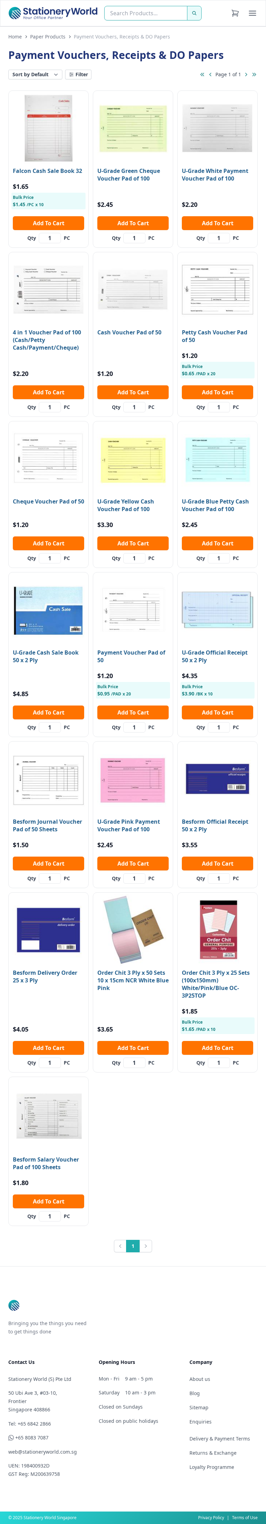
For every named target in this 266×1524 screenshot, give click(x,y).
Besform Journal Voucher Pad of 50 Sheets (47, 825)
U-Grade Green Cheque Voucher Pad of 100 (128, 174)
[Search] (194, 13)
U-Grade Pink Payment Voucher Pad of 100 (128, 825)
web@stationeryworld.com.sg (42, 1451)
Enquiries (200, 1421)
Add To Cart (48, 223)
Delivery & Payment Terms (219, 1438)
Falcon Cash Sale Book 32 (47, 171)
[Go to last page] (254, 74)
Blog (194, 1393)
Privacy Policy (211, 1518)
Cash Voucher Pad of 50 (129, 332)
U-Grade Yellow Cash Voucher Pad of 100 (125, 505)
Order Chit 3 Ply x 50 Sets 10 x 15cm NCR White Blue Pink (133, 980)
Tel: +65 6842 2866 (29, 1423)
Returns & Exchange (213, 1452)
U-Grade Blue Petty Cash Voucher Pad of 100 (215, 505)
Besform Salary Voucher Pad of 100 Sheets (46, 1163)
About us (199, 1379)
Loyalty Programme (211, 1467)
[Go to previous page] (210, 74)
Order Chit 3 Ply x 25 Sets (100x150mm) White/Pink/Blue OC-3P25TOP (216, 984)
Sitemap (199, 1407)
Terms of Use (245, 1518)
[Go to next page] (245, 74)
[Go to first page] (202, 74)
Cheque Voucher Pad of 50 (48, 501)
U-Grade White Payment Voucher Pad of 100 (215, 174)
